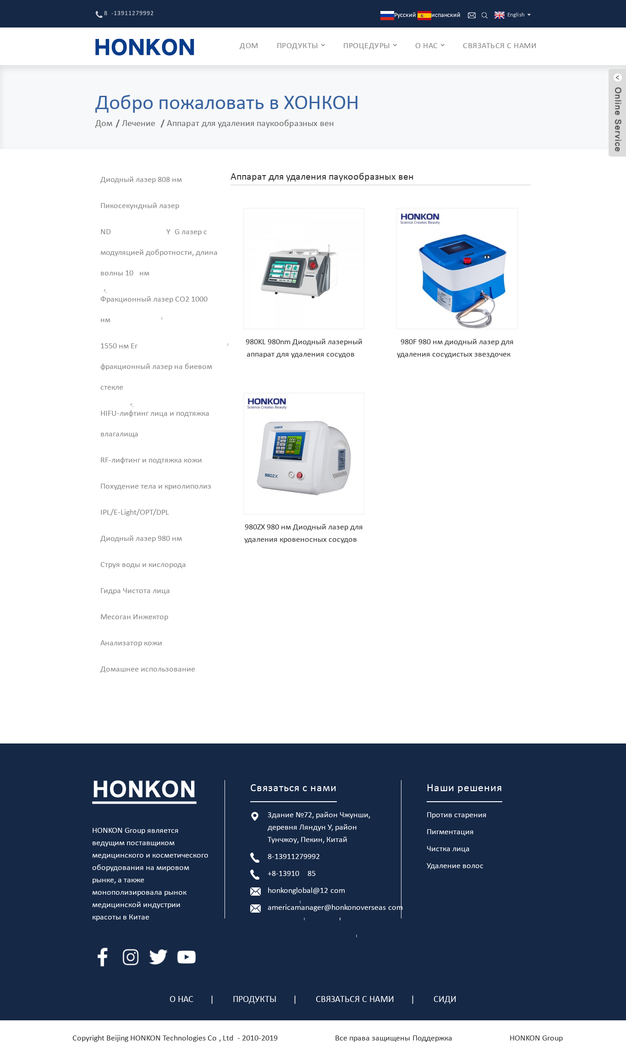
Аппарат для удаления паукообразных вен (250, 123)
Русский (405, 15)
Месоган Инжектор (134, 617)
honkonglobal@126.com (306, 890)
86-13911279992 (129, 13)
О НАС (426, 46)
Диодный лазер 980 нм (141, 538)
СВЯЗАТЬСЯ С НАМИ (500, 46)
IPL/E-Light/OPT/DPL (134, 512)
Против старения (457, 815)
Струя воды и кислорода (143, 565)
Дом (104, 123)
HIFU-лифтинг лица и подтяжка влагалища (154, 424)
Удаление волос (455, 866)
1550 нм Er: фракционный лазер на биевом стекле (156, 367)
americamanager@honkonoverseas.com (335, 907)
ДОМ (249, 46)
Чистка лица (448, 849)
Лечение (138, 123)
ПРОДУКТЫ (297, 46)
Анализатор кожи (131, 643)
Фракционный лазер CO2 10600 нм (154, 310)
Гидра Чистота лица (135, 591)
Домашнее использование (147, 669)
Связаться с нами (355, 999)
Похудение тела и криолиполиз (155, 486)
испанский (446, 15)
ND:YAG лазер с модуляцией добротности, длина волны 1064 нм (159, 253)
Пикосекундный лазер (139, 206)
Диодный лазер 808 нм (141, 180)
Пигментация (450, 832)
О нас (181, 999)
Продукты (254, 999)
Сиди (445, 999)
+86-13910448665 (292, 874)
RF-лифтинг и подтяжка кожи (151, 460)
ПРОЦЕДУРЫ (366, 46)
